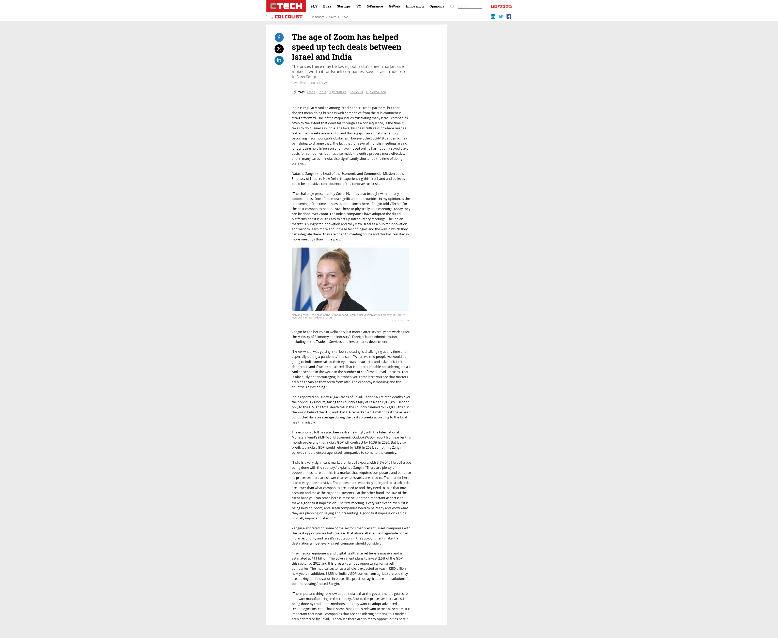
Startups (344, 6)
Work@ (394, 6)
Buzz (327, 6)
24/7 (314, 6)
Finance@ (375, 6)
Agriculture (337, 92)
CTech (333, 17)
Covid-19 (356, 92)
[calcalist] (501, 7)
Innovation (415, 6)
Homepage (317, 17)
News (345, 17)
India (322, 92)
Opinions (437, 6)
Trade (311, 92)
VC (358, 6)
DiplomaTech (376, 92)
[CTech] (286, 6)
